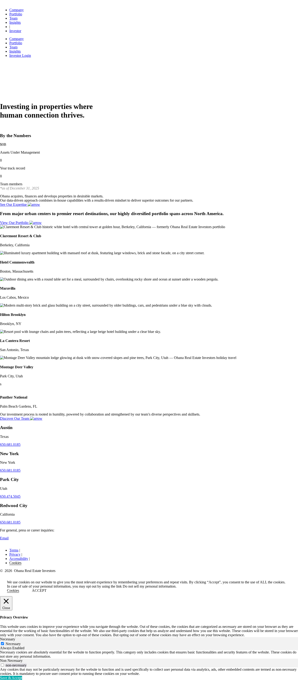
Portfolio (15, 14)
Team (13, 18)
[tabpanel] (149, 654)
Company (16, 10)
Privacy (14, 554)
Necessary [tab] (7, 639)
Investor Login (20, 56)
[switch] (2, 664)
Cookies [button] (15, 563)
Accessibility (18, 559)
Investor (15, 31)
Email (4, 538)
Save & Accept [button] (11, 678)
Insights (15, 22)
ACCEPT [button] (39, 590)
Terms (13, 550)
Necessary (13, 644)
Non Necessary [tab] (11, 661)
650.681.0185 (10, 445)
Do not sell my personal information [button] (149, 586)
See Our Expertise (14, 204)
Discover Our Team (15, 418)
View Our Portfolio (14, 223)
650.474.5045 (10, 496)
